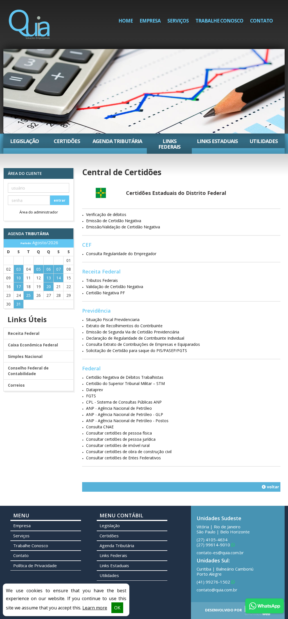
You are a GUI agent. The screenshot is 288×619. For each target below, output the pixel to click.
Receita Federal (23, 333)
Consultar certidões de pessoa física (119, 433)
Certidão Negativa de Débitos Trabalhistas (124, 377)
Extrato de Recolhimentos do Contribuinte (124, 325)
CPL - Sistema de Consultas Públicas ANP (124, 402)
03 (18, 269)
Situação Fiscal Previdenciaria (113, 319)
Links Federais (169, 144)
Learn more (94, 608)
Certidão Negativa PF (105, 292)
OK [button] (117, 608)
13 (48, 277)
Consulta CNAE (100, 426)
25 (28, 295)
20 (48, 286)
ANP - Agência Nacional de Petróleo (119, 408)
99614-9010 (214, 544)
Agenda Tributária (117, 141)
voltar (272, 486)
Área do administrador (38, 212)
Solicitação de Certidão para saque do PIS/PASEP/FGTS (136, 350)
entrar (60, 200)
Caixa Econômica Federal (33, 345)
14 (58, 277)
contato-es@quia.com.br (220, 552)
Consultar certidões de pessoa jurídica (121, 439)
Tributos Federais (102, 280)
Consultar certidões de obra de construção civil (129, 451)
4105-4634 (212, 539)
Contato (261, 20)
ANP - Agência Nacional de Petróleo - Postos (127, 420)
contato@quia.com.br (217, 590)
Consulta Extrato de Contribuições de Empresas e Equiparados (143, 344)
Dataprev (94, 389)
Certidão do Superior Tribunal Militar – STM (125, 383)
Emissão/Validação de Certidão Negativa (123, 227)
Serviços (178, 20)
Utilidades (263, 141)
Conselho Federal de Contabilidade (28, 370)
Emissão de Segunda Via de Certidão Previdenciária (132, 332)
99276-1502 (214, 582)
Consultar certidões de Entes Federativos (123, 457)
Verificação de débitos (106, 214)
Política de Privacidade (35, 565)
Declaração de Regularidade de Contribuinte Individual (135, 338)
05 (38, 269)
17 (18, 286)
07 (58, 269)
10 (18, 277)
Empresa (150, 20)
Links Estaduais (217, 141)
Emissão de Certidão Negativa (113, 220)
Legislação (24, 141)
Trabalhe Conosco (219, 20)
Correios (16, 385)
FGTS (91, 395)
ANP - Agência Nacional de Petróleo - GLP (124, 414)
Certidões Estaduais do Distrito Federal (176, 193)
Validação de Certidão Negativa (114, 286)
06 (48, 269)
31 (18, 304)
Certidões (67, 141)
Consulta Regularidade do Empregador (121, 253)
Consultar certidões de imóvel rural (118, 445)
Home (125, 20)
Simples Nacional (25, 356)
